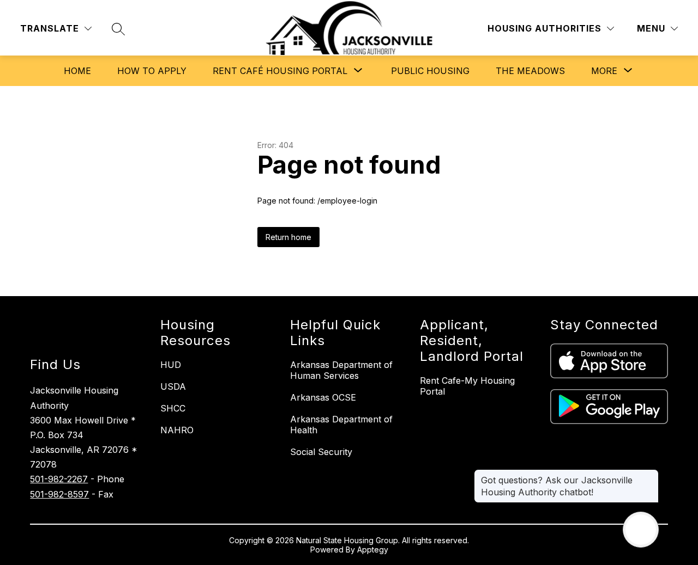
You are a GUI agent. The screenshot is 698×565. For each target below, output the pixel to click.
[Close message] (650, 474)
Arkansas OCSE (323, 397)
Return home (288, 237)
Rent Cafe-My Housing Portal (467, 386)
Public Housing (430, 70)
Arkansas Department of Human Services (341, 370)
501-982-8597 (59, 494)
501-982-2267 (59, 479)
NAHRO (177, 430)
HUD (170, 364)
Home (77, 70)
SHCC (172, 408)
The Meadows (530, 70)
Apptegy (372, 549)
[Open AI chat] (640, 529)
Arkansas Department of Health (341, 424)
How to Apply (151, 70)
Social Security (321, 451)
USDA (173, 386)
